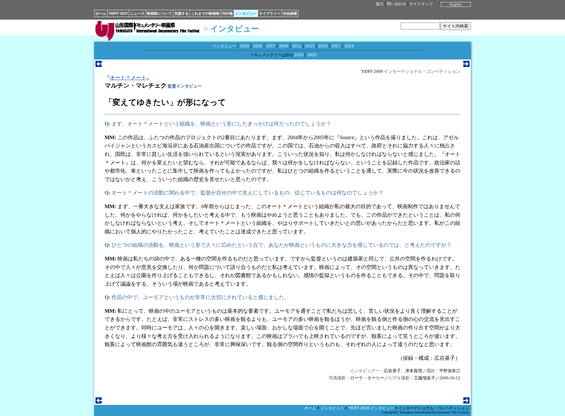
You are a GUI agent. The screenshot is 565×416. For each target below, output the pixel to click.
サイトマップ (421, 4)
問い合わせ (396, 4)
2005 (257, 46)
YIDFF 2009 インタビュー (371, 408)
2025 (312, 55)
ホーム (100, 13)
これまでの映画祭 (205, 13)
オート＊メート (128, 77)
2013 (310, 46)
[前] (98, 65)
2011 (296, 46)
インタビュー (246, 13)
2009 (283, 46)
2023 (298, 55)
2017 (336, 46)
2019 (349, 46)
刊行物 (227, 13)
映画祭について (159, 13)
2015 (323, 46)
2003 (244, 46)
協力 (380, 4)
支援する (181, 13)
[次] (466, 65)
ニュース (137, 13)
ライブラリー (270, 13)
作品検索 (290, 13)
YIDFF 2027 (118, 13)
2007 (270, 46)
